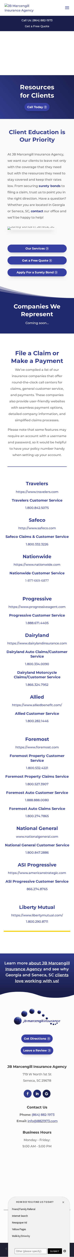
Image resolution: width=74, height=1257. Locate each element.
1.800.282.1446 (37, 721)
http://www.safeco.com (37, 528)
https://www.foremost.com (37, 747)
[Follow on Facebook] (28, 1094)
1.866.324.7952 (37, 685)
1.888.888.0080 (37, 800)
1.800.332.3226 (37, 544)
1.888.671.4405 (37, 623)
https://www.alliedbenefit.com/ (37, 705)
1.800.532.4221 (37, 768)
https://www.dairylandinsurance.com (37, 643)
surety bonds (50, 186)
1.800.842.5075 (37, 508)
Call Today (35, 107)
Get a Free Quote (37, 26)
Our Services (35, 248)
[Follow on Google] (47, 1094)
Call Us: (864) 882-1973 (37, 20)
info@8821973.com (43, 1121)
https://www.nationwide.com (37, 564)
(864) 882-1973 (43, 1115)
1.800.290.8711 (37, 921)
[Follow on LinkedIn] (37, 1094)
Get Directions (35, 1038)
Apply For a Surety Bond (35, 272)
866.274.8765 (37, 889)
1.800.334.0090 (37, 664)
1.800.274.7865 (37, 816)
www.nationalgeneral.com (37, 836)
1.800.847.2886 (37, 852)
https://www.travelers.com (37, 492)
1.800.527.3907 (37, 784)
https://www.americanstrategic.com (37, 873)
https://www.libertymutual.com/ (37, 915)
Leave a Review (35, 1050)
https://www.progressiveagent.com (37, 607)
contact (37, 211)
